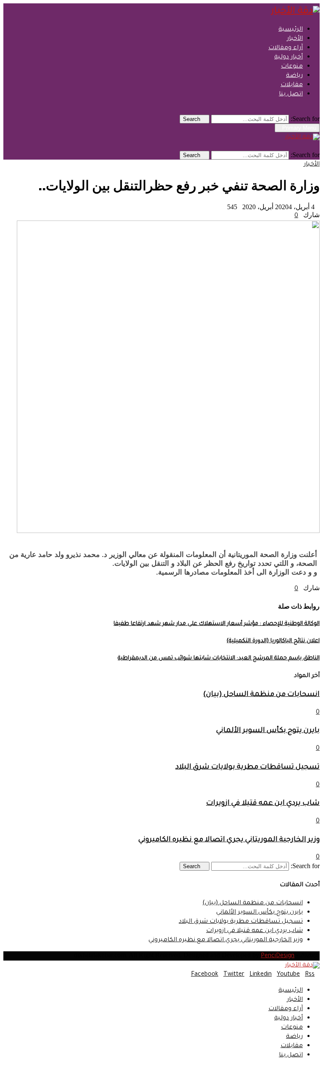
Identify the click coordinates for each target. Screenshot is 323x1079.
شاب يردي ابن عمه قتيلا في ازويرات (263, 804)
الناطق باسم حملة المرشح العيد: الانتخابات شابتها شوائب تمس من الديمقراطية (219, 658)
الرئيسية (290, 29)
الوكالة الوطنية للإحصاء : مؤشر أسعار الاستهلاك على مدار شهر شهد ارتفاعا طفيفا (217, 624)
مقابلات (292, 85)
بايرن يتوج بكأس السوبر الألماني (268, 731)
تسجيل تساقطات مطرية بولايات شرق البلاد (247, 768)
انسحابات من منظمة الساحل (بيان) (261, 695)
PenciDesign (277, 956)
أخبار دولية (288, 57)
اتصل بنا (291, 94)
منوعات (292, 66)
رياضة (294, 76)
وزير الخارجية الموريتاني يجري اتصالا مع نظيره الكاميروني (229, 840)
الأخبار (295, 39)
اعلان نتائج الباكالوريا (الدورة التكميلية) (273, 641)
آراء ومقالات (285, 48)
